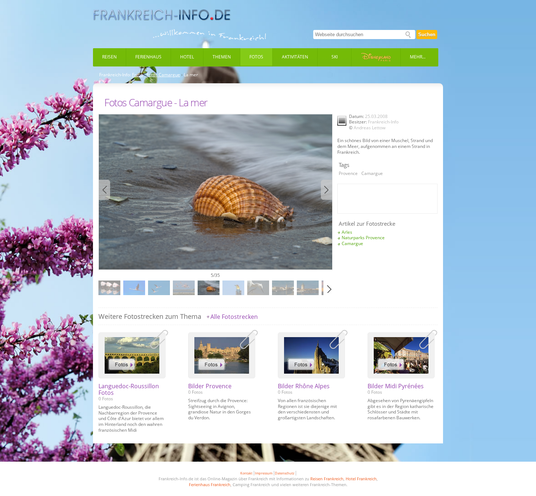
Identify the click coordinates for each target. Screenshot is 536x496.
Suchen (426, 34)
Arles (347, 232)
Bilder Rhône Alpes (304, 386)
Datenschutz (284, 473)
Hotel (187, 57)
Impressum (263, 473)
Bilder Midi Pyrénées (396, 386)
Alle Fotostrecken (234, 317)
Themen (222, 57)
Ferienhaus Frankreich (209, 484)
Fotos (256, 57)
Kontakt (246, 473)
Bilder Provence (210, 386)
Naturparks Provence (363, 237)
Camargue (372, 173)
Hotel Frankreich (361, 478)
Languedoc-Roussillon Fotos (128, 389)
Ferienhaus (148, 57)
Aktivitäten (295, 57)
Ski (334, 57)
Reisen (109, 57)
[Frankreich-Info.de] (162, 15)
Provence (348, 173)
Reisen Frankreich (326, 478)
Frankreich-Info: (115, 75)
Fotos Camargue (163, 75)
